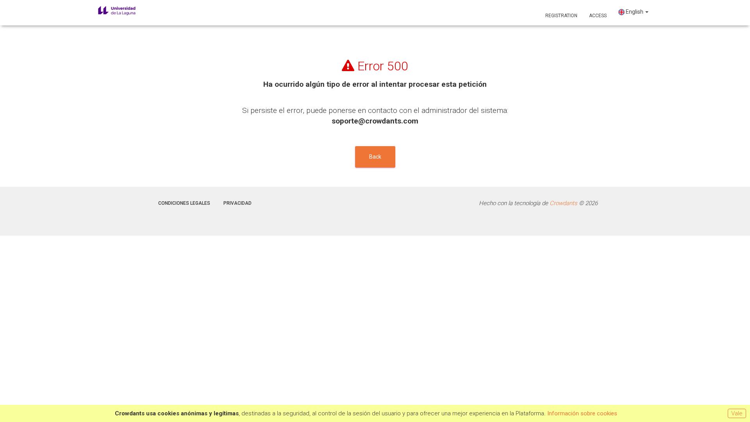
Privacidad (237, 203)
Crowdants (563, 203)
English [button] (635, 12)
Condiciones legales (184, 203)
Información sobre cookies (582, 413)
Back (375, 157)
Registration (561, 15)
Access (598, 15)
